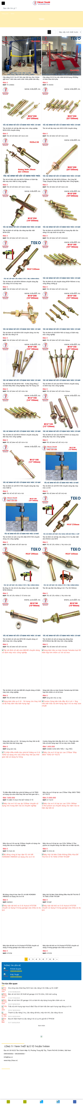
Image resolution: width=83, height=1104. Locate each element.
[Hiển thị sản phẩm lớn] (49, 32)
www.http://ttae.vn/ (11, 1060)
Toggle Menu (3, 3)
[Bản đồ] (58, 1101)
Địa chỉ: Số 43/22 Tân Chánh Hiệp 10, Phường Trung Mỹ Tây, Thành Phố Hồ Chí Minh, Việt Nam (37, 1050)
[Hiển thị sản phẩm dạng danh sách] (54, 32)
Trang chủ (5, 13)
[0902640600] (25, 1101)
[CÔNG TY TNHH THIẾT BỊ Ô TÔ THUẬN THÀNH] (41, 3)
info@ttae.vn (8, 1057)
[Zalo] (41, 1101)
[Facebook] (74, 1101)
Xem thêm (41, 1025)
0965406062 (16, 977)
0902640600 (16, 971)
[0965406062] (8, 1101)
